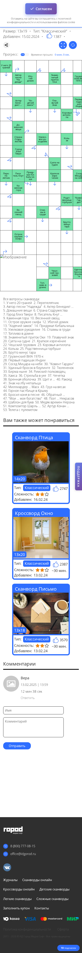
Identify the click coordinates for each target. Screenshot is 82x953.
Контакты (41, 908)
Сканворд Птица (34, 437)
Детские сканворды (54, 889)
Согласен (44, 8)
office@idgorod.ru (23, 854)
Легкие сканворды (17, 899)
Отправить (17, 746)
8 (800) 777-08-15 (22, 846)
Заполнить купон (16, 908)
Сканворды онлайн (37, 880)
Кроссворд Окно (34, 513)
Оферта (63, 929)
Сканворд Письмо (36, 588)
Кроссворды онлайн (19, 889)
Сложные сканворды (52, 899)
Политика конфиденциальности (27, 929)
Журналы (10, 880)
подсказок (68, 948)
